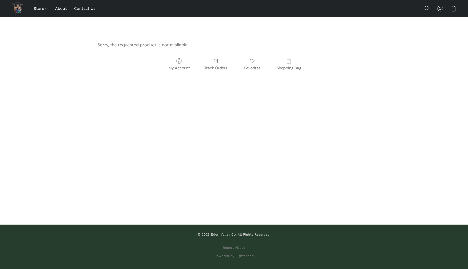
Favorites (252, 68)
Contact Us (84, 8)
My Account (179, 68)
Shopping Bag (289, 68)
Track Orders (215, 68)
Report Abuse (234, 247)
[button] (18, 8)
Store (39, 8)
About (61, 8)
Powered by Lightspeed (234, 256)
